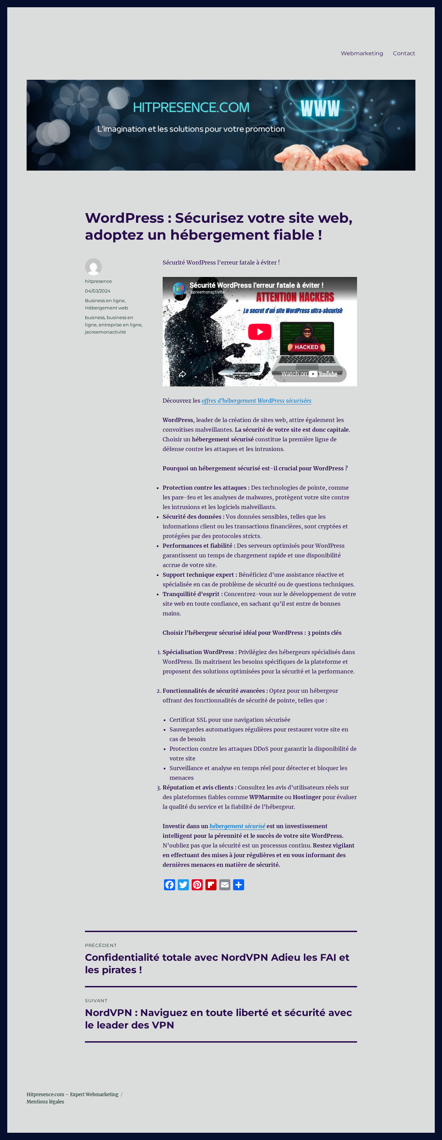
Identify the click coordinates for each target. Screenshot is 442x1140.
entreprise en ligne (120, 324)
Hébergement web (106, 307)
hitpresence (98, 281)
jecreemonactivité (105, 332)
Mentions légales (45, 1102)
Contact (404, 53)
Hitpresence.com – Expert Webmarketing (72, 1095)
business (95, 317)
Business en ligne (105, 300)
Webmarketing (362, 53)
